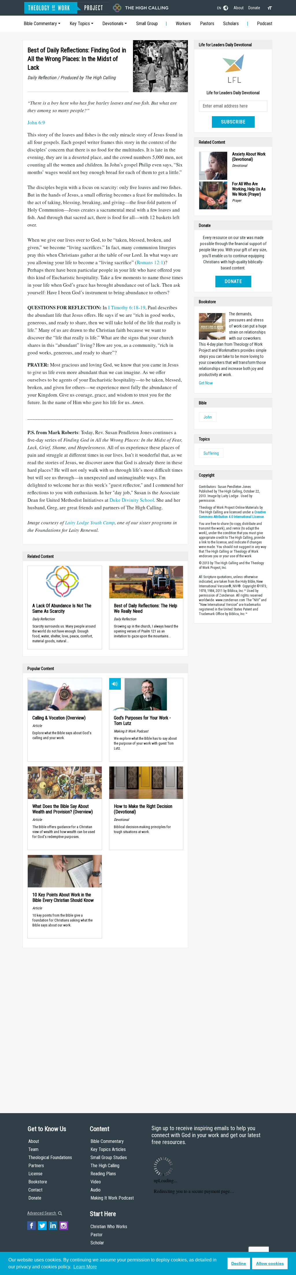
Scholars (231, 23)
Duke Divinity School (132, 500)
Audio (95, 1190)
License (35, 1173)
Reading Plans (103, 1173)
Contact (35, 1190)
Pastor (96, 1234)
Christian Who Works (108, 1226)
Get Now (206, 383)
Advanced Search (42, 1213)
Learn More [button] (85, 1266)
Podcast (264, 23)
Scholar (97, 1243)
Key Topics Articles (108, 1149)
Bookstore (37, 1182)
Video (95, 1182)
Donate (254, 7)
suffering (211, 453)
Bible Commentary (40, 23)
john (208, 417)
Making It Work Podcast (112, 1198)
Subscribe (233, 122)
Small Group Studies (108, 1157)
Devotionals (112, 23)
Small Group (147, 23)
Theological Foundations (50, 1157)
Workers (183, 23)
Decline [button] (238, 1263)
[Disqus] (105, 1025)
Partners (36, 1165)
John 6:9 (36, 122)
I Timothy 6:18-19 (126, 307)
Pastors (207, 23)
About (239, 7)
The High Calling (104, 1165)
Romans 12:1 (150, 262)
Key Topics (80, 23)
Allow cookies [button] (270, 1263)
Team (33, 1149)
